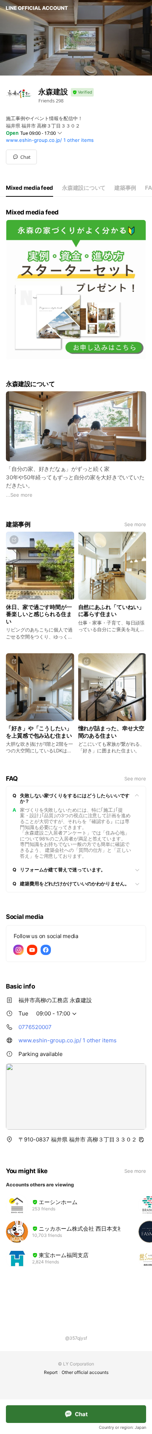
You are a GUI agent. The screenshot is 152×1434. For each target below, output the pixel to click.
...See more (19, 495)
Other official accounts (85, 1372)
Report (51, 1372)
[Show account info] (82, 92)
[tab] (29, 188)
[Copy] (141, 1139)
